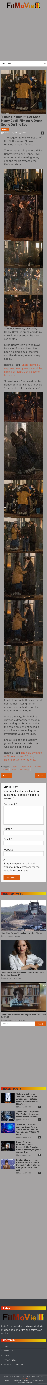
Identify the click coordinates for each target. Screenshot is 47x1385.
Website (8, 849)
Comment (10, 804)
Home (6, 1346)
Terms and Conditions (13, 1364)
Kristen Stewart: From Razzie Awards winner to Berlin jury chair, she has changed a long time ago (28, 1165)
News (4, 129)
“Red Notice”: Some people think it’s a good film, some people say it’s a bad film (8, 775)
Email (8, 839)
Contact (7, 1355)
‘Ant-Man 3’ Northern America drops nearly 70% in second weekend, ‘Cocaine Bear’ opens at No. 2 (27, 1129)
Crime (38, 766)
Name (8, 828)
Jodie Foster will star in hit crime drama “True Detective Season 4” (22, 973)
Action (14, 766)
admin (23, 133)
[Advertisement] (23, 34)
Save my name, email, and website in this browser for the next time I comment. (22, 867)
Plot (14, 769)
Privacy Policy (10, 1360)
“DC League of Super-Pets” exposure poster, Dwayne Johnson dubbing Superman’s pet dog (41, 775)
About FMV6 (9, 1351)
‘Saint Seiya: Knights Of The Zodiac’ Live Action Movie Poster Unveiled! (27, 1114)
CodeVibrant (23, 1378)
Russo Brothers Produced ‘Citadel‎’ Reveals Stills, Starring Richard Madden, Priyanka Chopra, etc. (28, 1147)
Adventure (26, 766)
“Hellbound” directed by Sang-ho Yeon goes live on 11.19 (23, 1016)
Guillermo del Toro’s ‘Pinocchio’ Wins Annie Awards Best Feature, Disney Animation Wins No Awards (27, 1099)
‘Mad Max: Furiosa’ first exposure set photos (21, 933)
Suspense (24, 769)
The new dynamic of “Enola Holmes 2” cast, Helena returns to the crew (23, 756)
